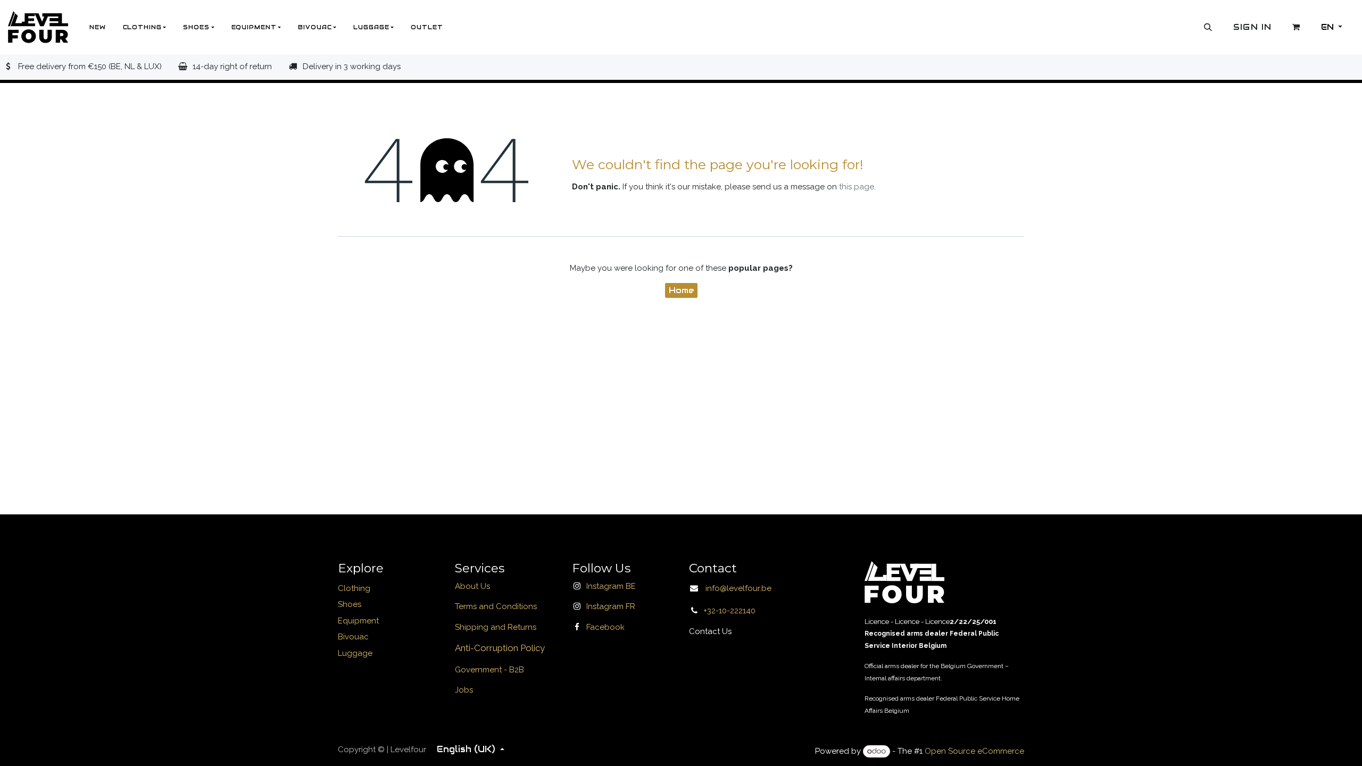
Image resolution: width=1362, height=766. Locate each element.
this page (856, 187)
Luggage (355, 653)
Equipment (358, 621)
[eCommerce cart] (1296, 27)
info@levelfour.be (735, 588)
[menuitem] (97, 27)
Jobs (464, 690)
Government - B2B (489, 670)
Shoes (349, 604)
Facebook (605, 627)
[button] (1208, 27)
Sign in (1252, 27)
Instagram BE (611, 586)
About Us (472, 586)
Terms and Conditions (496, 606)
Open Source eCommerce (974, 751)
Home (681, 290)
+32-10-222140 (729, 610)
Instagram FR (610, 606)
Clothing (354, 588)
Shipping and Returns (495, 627)
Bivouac (353, 637)
